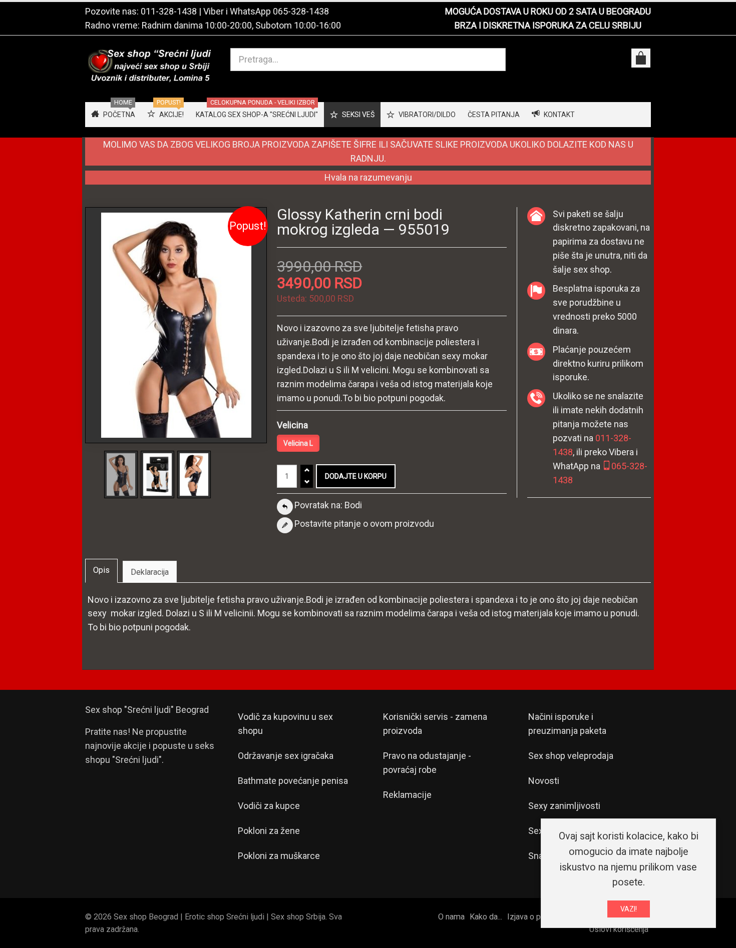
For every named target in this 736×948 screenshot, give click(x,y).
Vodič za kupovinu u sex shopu (285, 723)
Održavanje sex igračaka (285, 755)
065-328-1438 (301, 11)
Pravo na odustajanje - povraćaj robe (427, 762)
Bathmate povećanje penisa (293, 780)
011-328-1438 (169, 11)
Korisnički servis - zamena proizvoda (435, 723)
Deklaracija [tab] (150, 572)
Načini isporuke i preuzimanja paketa (567, 723)
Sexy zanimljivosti (564, 805)
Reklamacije (407, 794)
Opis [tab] (101, 570)
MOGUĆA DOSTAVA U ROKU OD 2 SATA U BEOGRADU (548, 11)
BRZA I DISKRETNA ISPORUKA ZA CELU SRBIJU (548, 25)
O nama (451, 916)
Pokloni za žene (269, 830)
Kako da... (486, 916)
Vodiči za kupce (269, 805)
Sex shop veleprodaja (570, 755)
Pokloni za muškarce (279, 855)
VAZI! (628, 909)
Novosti (543, 780)
